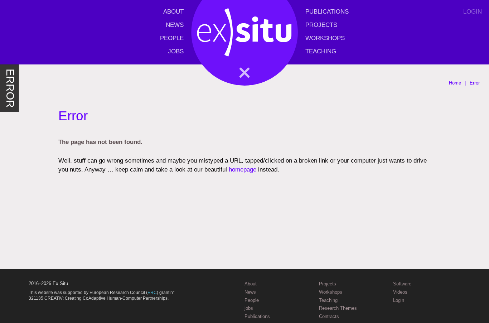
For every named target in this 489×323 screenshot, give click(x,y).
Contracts (329, 316)
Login (472, 11)
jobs (176, 51)
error (10, 88)
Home (455, 83)
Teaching (320, 51)
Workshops (325, 38)
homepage (242, 169)
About (173, 11)
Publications (327, 11)
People (172, 38)
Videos (400, 292)
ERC (152, 292)
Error (475, 83)
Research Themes (338, 308)
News (175, 24)
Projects (321, 24)
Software (402, 283)
